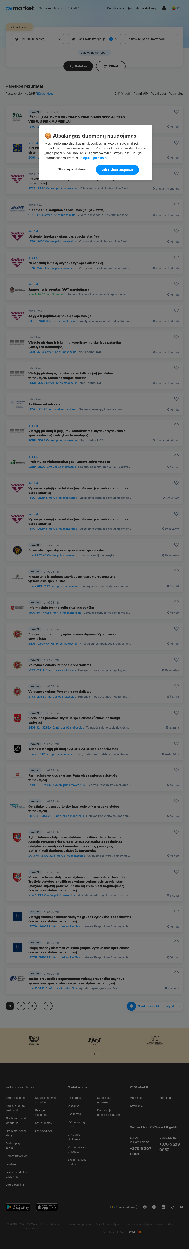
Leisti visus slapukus (117, 169)
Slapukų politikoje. (93, 157)
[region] (95, 152)
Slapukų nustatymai (72, 169)
